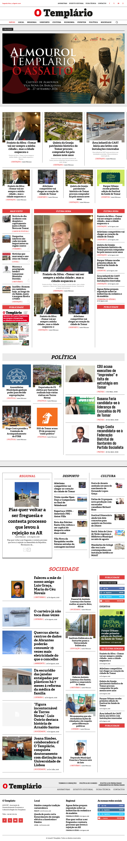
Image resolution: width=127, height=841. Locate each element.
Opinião (39, 619)
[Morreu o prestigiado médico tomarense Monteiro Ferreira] (6, 269)
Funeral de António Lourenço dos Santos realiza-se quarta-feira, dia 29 (80, 603)
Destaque (16, 162)
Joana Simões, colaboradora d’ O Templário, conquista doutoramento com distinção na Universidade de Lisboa (48, 751)
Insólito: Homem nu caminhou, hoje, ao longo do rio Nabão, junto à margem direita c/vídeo (21, 292)
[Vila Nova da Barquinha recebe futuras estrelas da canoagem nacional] (82, 540)
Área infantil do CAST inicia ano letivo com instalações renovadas (105, 146)
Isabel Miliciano (27, 162)
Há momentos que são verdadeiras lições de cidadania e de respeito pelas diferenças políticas (80, 721)
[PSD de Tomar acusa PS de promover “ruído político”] (47, 417)
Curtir (121, 588)
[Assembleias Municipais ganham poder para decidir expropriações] (16, 375)
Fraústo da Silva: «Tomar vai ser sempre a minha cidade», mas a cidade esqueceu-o (21, 147)
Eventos (105, 197)
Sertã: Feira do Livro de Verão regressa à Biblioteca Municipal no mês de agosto (102, 535)
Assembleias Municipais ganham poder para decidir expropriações (16, 391)
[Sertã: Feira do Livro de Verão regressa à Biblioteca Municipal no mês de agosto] (120, 533)
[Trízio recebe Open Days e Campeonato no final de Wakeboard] (82, 499)
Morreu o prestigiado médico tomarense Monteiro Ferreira (18, 272)
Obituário (17, 282)
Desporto (42, 197)
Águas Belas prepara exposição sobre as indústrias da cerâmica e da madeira (109, 293)
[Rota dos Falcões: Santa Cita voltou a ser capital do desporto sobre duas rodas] (82, 524)
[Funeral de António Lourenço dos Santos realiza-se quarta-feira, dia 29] (80, 587)
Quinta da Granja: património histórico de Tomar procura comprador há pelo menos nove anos (63, 149)
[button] (116, 22)
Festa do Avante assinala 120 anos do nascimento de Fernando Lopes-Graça (101, 488)
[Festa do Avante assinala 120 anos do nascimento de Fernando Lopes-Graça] (120, 485)
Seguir (121, 592)
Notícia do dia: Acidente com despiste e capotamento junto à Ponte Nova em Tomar (20, 222)
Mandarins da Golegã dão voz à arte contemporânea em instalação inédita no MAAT (102, 550)
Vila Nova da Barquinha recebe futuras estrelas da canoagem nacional (64, 542)
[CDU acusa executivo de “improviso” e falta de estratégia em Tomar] (80, 373)
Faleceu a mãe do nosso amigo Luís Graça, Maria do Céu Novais (47, 585)
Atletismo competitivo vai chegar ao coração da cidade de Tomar (47, 190)
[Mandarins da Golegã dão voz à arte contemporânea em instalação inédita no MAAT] (120, 547)
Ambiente (39, 663)
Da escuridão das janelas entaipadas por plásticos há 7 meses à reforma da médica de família (47, 682)
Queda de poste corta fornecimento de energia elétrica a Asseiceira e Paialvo (47, 818)
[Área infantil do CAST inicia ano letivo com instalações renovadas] (106, 127)
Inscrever (120, 601)
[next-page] (28, 549)
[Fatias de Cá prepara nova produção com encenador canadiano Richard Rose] (120, 501)
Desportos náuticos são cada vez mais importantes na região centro (20, 241)
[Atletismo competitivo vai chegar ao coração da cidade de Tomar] (47, 178)
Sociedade (40, 731)
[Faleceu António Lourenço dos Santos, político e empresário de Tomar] (80, 665)
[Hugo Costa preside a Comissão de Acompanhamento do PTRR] (16, 417)
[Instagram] (123, 3)
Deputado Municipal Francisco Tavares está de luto (80, 760)
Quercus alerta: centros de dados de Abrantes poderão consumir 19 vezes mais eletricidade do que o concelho (48, 646)
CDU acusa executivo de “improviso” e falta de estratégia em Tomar (107, 376)
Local (15, 262)
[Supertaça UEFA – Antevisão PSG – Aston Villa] (82, 513)
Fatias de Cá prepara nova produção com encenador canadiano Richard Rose (101, 504)
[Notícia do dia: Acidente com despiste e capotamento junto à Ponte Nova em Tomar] (6, 219)
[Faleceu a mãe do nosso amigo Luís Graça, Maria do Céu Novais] (17, 587)
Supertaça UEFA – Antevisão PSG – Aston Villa (64, 514)
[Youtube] (118, 3)
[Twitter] (114, 3)
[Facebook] (109, 3)
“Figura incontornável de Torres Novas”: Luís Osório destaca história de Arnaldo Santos (46, 715)
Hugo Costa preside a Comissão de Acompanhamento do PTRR (17, 432)
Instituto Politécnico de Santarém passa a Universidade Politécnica (80, 642)
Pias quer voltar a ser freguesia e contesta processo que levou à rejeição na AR (27, 521)
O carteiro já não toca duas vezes (47, 613)
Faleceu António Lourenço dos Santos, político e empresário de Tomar (80, 681)
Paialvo (36, 811)
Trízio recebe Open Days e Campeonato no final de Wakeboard (64, 501)
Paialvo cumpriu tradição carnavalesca (47, 806)
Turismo (17, 249)
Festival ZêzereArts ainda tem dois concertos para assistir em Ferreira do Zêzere (101, 520)
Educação (75, 648)
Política (11, 398)
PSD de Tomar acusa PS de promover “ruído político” (47, 431)
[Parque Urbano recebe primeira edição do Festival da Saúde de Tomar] (111, 178)
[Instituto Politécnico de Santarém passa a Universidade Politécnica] (80, 626)
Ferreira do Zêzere (106, 299)
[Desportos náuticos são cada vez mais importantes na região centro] (6, 239)
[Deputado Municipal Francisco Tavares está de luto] (80, 746)
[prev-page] (24, 549)
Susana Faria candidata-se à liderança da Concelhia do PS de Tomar (109, 406)
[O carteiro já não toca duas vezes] (17, 614)
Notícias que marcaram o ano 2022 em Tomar (20, 256)
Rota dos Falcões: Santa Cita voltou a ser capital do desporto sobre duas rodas (64, 527)
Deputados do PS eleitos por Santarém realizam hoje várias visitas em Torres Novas (47, 392)
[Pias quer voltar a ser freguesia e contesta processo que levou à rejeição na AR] (27, 495)
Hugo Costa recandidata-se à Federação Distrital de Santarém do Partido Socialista (110, 437)
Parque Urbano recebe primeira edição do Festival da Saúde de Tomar (110, 190)
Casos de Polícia (20, 231)
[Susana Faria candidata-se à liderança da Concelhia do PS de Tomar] (80, 405)
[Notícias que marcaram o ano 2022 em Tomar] (6, 256)
